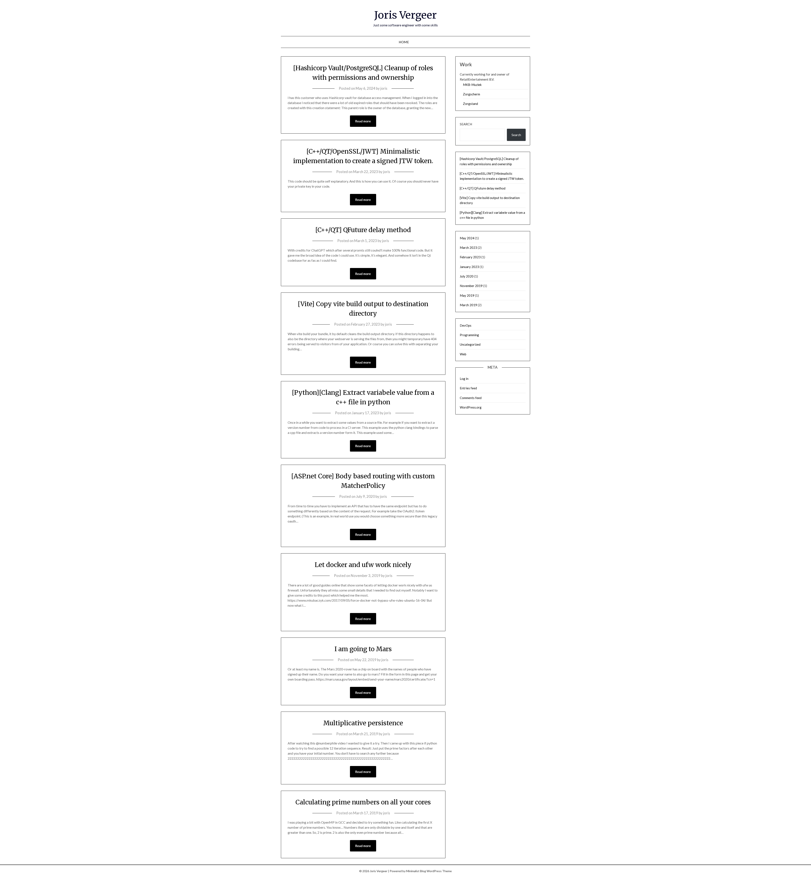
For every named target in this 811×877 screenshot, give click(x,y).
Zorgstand (470, 104)
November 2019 (471, 286)
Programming (469, 335)
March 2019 (468, 305)
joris (383, 88)
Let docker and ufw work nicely (363, 565)
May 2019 (467, 295)
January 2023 (469, 267)
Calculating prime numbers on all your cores (363, 802)
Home (404, 42)
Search (466, 124)
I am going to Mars (363, 649)
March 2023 (468, 247)
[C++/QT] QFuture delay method (363, 230)
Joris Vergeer (405, 15)
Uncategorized (470, 344)
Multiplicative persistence (363, 723)
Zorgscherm (471, 94)
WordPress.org (471, 407)
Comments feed (471, 398)
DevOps (465, 325)
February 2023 (470, 257)
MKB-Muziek (472, 85)
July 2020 (467, 276)
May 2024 (467, 238)
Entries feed (468, 388)
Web (463, 354)
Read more (363, 121)
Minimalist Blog (416, 871)
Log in (464, 378)
